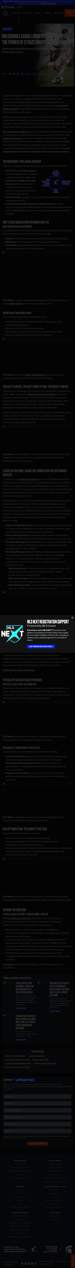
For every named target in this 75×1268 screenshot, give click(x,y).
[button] (72, 617)
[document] (37, 634)
